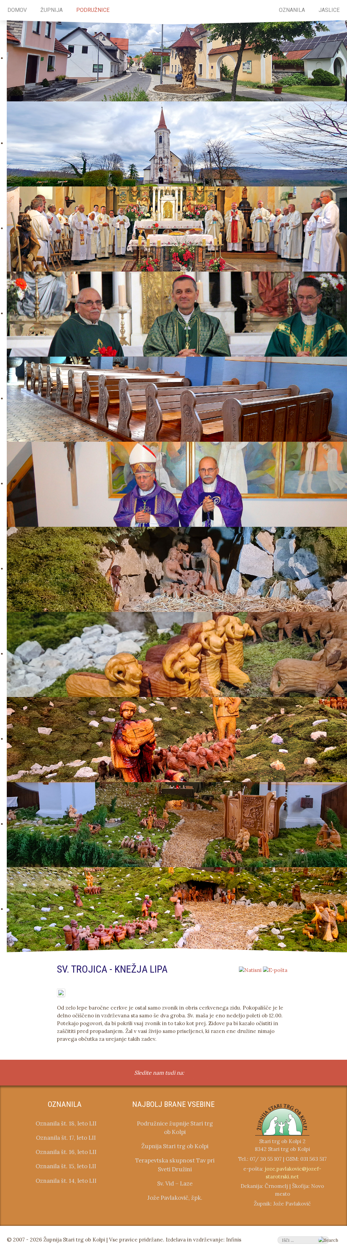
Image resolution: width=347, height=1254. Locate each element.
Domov (17, 10)
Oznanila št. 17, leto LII (66, 1137)
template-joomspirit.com (344, 1031)
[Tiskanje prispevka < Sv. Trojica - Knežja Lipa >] (250, 970)
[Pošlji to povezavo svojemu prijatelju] (275, 970)
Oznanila (292, 10)
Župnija (51, 10)
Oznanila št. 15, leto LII (66, 1166)
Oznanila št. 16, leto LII (66, 1152)
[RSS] (207, 1073)
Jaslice (329, 10)
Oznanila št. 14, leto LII (66, 1181)
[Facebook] (193, 1073)
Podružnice (92, 10)
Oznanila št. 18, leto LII (66, 1123)
